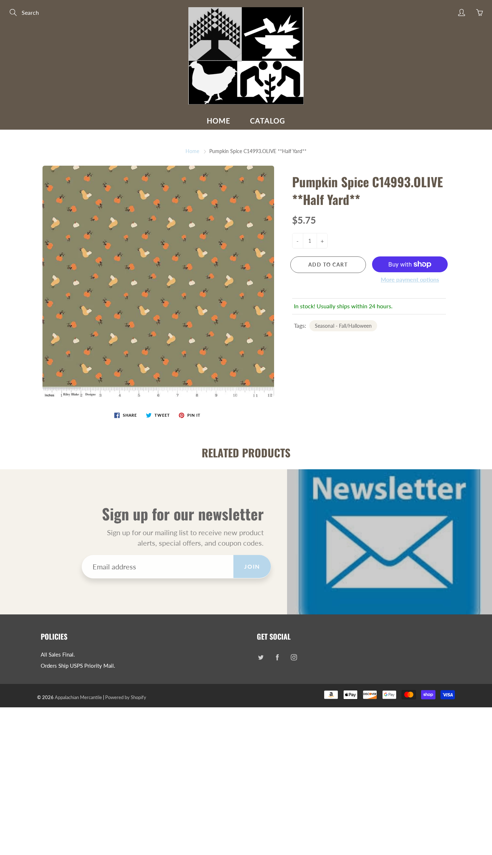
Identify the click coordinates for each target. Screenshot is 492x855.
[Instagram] (293, 657)
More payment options (410, 279)
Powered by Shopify (125, 697)
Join (252, 566)
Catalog (267, 120)
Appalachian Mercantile (78, 697)
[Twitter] (260, 657)
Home (219, 120)
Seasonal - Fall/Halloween (343, 326)
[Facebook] (277, 657)
